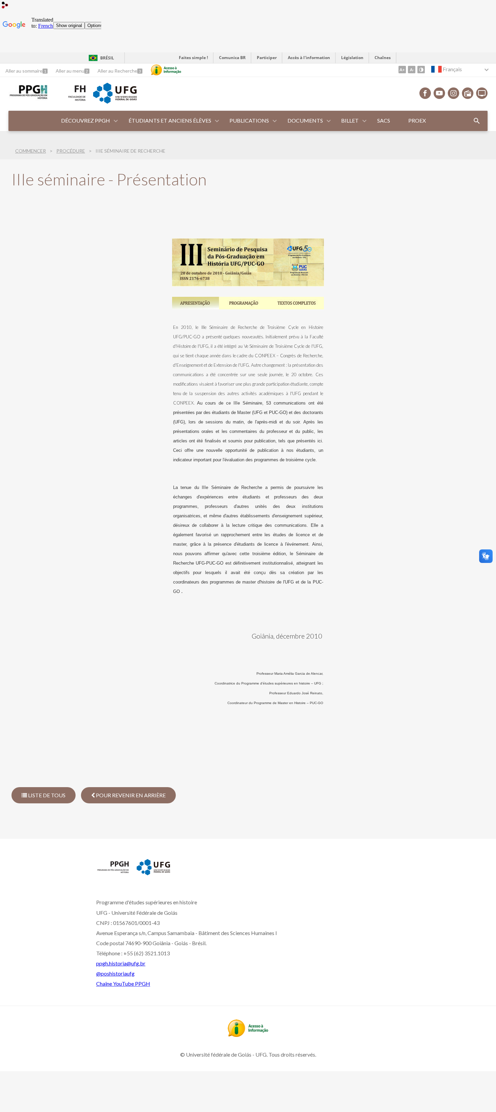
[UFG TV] (482, 93)
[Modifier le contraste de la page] (421, 69)
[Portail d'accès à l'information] (248, 1034)
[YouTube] (439, 93)
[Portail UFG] (114, 101)
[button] (86, 121)
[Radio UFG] (467, 93)
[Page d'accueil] (28, 98)
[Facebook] (425, 93)
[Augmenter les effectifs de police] (402, 69)
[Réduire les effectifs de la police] (411, 69)
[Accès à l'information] (166, 70)
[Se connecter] (5, 6)
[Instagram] (453, 93)
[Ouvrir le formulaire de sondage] (477, 121)
